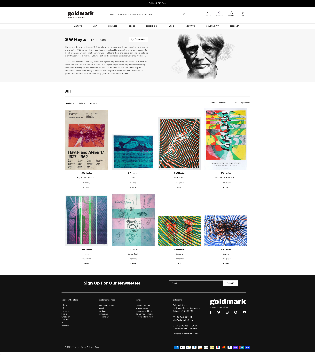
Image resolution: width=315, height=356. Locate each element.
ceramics (65, 311)
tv (62, 323)
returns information (144, 317)
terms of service (143, 305)
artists (64, 305)
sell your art (104, 317)
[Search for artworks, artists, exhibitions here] (184, 14)
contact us (103, 314)
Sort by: (214, 102)
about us (65, 320)
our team (103, 311)
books (64, 314)
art (63, 308)
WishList (219, 16)
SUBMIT (230, 283)
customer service (106, 305)
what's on (66, 317)
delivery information (144, 314)
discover (65, 326)
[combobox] (147, 14)
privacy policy (142, 308)
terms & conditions (144, 311)
